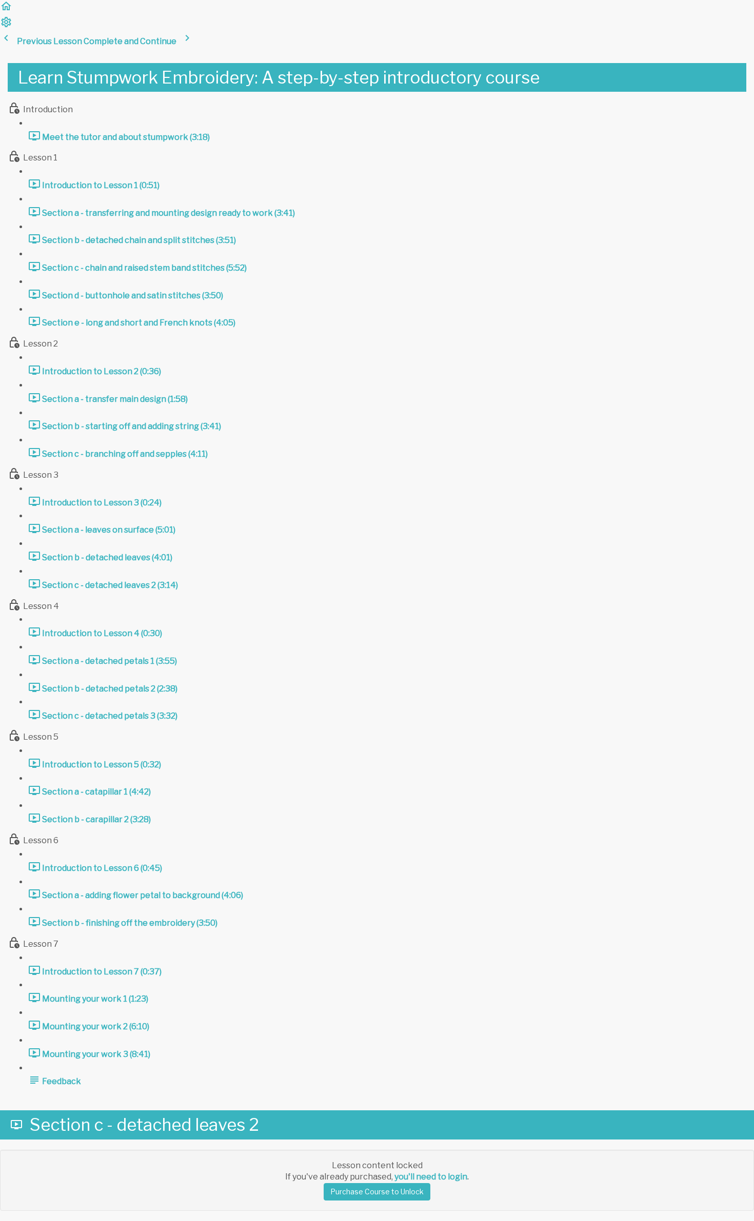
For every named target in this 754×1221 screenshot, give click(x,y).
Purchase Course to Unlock (377, 1191)
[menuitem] (6, 25)
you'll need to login (430, 1177)
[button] (6, 9)
